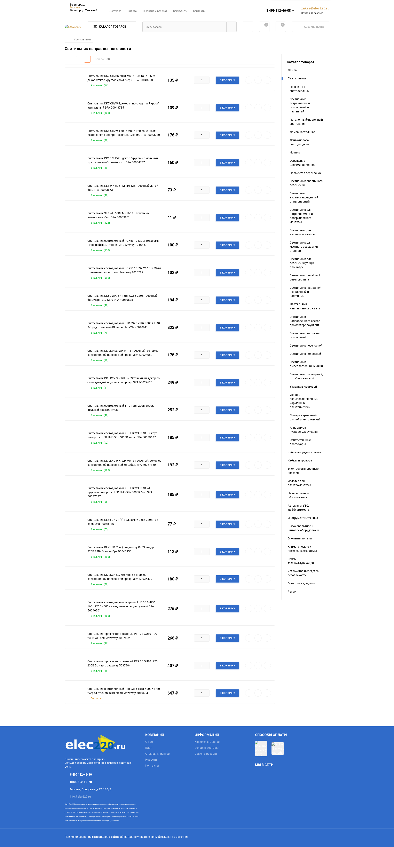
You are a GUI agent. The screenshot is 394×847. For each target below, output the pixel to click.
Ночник (295, 152)
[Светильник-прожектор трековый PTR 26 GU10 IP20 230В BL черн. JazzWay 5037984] (75, 665)
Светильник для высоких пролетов (302, 232)
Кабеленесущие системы (304, 452)
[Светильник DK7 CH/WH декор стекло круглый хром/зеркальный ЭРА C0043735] (75, 108)
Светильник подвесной (305, 354)
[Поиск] (231, 27)
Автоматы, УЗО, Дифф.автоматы (299, 508)
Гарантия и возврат (155, 11)
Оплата (132, 11)
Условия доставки (207, 747)
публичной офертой (102, 808)
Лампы (292, 70)
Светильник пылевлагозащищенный (306, 364)
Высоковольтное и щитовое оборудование (304, 528)
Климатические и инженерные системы (302, 549)
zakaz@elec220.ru (315, 8)
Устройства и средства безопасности (303, 573)
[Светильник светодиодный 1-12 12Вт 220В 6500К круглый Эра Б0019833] (75, 410)
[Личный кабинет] (248, 27)
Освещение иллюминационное (302, 163)
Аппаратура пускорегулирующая (304, 430)
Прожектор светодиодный (299, 89)
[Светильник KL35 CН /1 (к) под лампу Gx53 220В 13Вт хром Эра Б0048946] (75, 524)
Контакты (199, 11)
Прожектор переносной (306, 173)
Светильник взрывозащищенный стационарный (304, 197)
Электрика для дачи (301, 583)
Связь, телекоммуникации (301, 561)
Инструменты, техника (303, 518)
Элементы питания (300, 538)
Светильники (82, 39)
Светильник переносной (306, 345)
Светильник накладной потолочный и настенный (305, 292)
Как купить (180, 11)
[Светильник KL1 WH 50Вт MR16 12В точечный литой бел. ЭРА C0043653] (75, 190)
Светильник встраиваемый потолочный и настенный (300, 105)
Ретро (292, 591)
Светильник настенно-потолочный (305, 335)
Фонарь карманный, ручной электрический (305, 417)
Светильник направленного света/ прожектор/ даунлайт (305, 321)
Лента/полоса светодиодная (299, 142)
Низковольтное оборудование (298, 495)
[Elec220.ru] (102, 743)
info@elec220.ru (80, 796)
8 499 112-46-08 (278, 11)
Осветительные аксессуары (300, 442)
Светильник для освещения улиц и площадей (302, 263)
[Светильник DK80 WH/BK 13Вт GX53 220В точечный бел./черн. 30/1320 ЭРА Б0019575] (75, 300)
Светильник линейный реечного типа (305, 277)
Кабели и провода (300, 460)
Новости (151, 759)
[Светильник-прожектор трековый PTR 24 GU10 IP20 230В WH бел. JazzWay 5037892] (75, 638)
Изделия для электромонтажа (299, 483)
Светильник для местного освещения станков (304, 246)
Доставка (115, 11)
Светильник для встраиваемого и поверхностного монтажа (301, 216)
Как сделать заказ (207, 741)
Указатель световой (303, 386)
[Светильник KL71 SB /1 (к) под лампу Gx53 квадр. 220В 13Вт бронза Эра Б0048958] (75, 551)
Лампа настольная (302, 132)
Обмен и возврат (206, 753)
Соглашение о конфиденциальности (104, 821)
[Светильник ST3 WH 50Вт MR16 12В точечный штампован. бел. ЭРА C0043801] (75, 217)
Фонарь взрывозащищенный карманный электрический (304, 401)
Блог (148, 747)
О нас (149, 741)
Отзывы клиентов (157, 753)
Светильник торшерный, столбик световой (306, 376)
